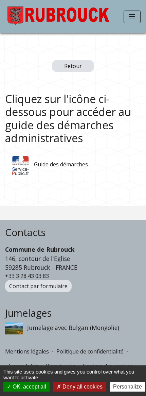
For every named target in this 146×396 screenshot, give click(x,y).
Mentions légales (27, 351)
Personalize (127, 387)
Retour (73, 66)
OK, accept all (28, 387)
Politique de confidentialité (90, 351)
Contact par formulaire (38, 286)
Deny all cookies (82, 387)
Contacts (25, 232)
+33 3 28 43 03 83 (27, 276)
